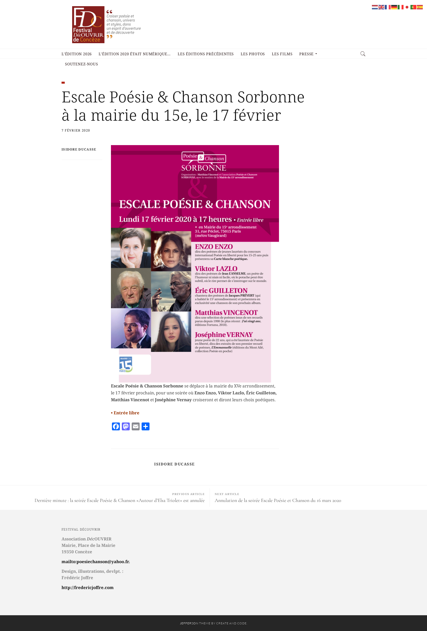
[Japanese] (407, 6)
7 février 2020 (76, 130)
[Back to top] (411, 616)
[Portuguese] (413, 6)
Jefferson (189, 623)
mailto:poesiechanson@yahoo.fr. (96, 561)
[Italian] (401, 6)
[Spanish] (420, 6)
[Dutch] (375, 6)
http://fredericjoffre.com (88, 587)
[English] (381, 6)
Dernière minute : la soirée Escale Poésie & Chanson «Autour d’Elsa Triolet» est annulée (120, 500)
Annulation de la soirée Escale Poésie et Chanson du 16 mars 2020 (278, 500)
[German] (394, 6)
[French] (388, 6)
